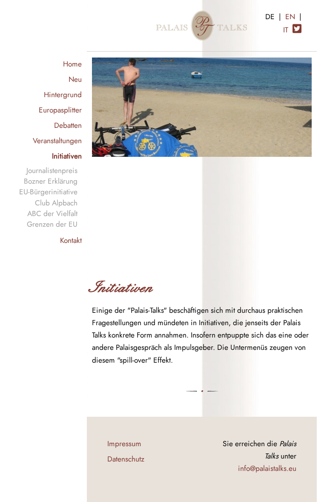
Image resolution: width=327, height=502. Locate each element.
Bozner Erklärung (50, 181)
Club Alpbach (56, 202)
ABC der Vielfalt (52, 213)
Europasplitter (60, 109)
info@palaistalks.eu (267, 468)
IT (285, 29)
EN (290, 16)
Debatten (68, 125)
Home (72, 63)
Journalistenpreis (51, 170)
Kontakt (71, 240)
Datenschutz (125, 458)
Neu (75, 79)
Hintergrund (63, 94)
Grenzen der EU (52, 224)
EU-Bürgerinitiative (48, 191)
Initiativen (67, 155)
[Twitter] (297, 25)
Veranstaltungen (57, 140)
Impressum (124, 443)
